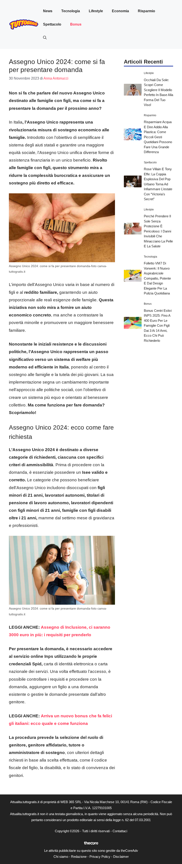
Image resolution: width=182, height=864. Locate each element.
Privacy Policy (99, 856)
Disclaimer (121, 856)
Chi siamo (60, 856)
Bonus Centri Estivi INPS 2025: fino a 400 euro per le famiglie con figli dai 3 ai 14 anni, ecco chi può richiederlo (158, 325)
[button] (45, 37)
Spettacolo (52, 24)
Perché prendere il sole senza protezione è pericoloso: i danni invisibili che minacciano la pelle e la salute (158, 231)
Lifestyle (96, 11)
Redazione (79, 856)
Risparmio (146, 11)
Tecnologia (70, 11)
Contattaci (120, 831)
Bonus (75, 24)
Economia (120, 11)
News (47, 11)
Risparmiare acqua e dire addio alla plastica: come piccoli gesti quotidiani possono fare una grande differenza (158, 137)
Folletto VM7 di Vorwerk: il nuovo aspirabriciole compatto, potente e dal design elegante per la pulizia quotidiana (157, 278)
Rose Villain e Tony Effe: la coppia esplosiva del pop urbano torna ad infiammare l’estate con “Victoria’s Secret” (158, 184)
